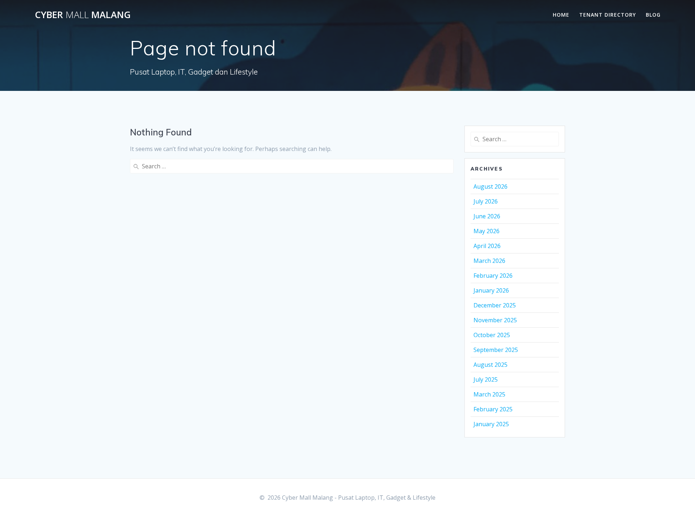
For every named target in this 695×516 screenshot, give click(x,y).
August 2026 (490, 186)
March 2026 (489, 261)
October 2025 (491, 335)
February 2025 (493, 409)
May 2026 (486, 231)
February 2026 (493, 276)
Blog (653, 14)
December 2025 (494, 305)
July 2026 (485, 201)
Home (561, 14)
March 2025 (489, 394)
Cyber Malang (83, 15)
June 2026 (486, 216)
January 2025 (491, 424)
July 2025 (485, 379)
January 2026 (491, 290)
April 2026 (487, 246)
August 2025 (490, 365)
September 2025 (495, 350)
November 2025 (495, 320)
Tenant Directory (607, 14)
